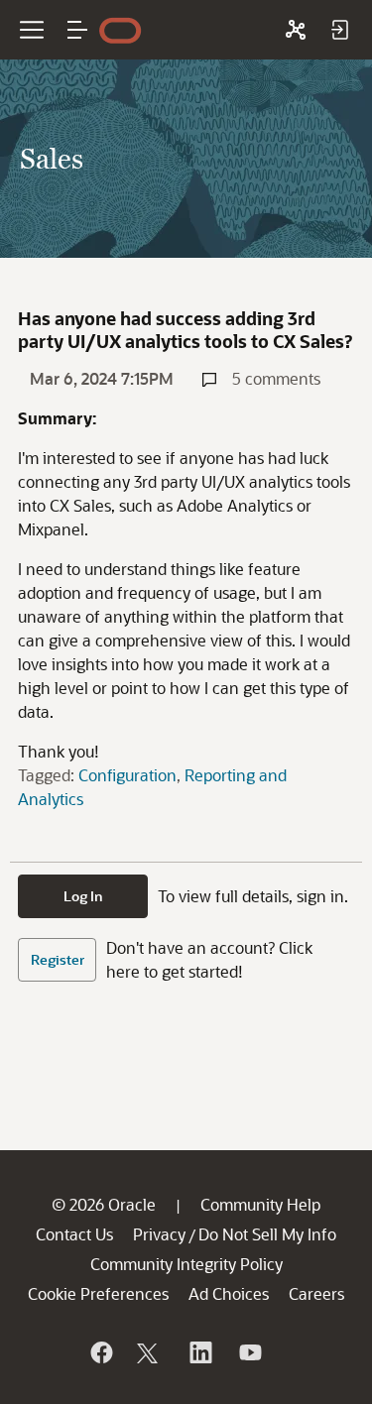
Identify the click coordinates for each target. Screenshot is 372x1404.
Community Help (260, 1204)
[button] (77, 30)
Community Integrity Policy (186, 1263)
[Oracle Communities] (296, 30)
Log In (83, 895)
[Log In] (339, 29)
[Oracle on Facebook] (100, 1352)
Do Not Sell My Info (267, 1234)
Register (57, 959)
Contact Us (74, 1234)
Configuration (127, 774)
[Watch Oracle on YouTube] (249, 1352)
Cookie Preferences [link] (98, 1293)
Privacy (159, 1234)
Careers (316, 1293)
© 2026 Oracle (104, 1204)
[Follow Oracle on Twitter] (150, 1352)
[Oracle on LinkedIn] (199, 1352)
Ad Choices (228, 1293)
